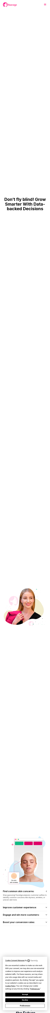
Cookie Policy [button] (10, 986)
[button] (44, 4)
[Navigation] (10, 4)
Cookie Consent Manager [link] (15, 960)
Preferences (25, 1006)
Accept (25, 994)
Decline (25, 1000)
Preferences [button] (35, 989)
